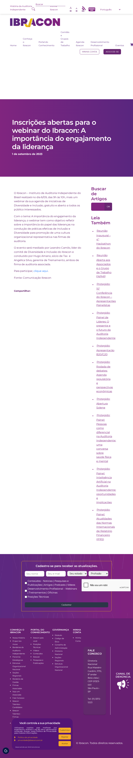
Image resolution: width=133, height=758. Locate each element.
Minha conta (89, 52)
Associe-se (112, 52)
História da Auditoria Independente (21, 8)
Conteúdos (38, 653)
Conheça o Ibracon (27, 42)
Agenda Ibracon (80, 43)
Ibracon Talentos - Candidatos (17, 704)
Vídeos (36, 650)
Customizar (65, 730)
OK (108, 206)
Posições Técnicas (38, 596)
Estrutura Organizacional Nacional (19, 666)
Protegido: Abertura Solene (103, 403)
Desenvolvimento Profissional (100, 43)
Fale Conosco (18, 698)
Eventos (119, 45)
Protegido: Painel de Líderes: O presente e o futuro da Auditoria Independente (105, 325)
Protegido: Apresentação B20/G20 (105, 350)
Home (13, 45)
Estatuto (58, 635)
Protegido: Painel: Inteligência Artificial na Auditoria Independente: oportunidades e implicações (106, 485)
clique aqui (41, 271)
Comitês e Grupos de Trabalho (65, 39)
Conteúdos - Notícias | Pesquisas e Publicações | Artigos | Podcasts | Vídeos (51, 582)
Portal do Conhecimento (46, 43)
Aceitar (65, 743)
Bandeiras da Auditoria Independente (18, 650)
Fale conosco (95, 652)
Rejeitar (64, 737)
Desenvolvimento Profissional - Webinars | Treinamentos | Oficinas (52, 590)
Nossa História (18, 638)
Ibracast (36, 657)
